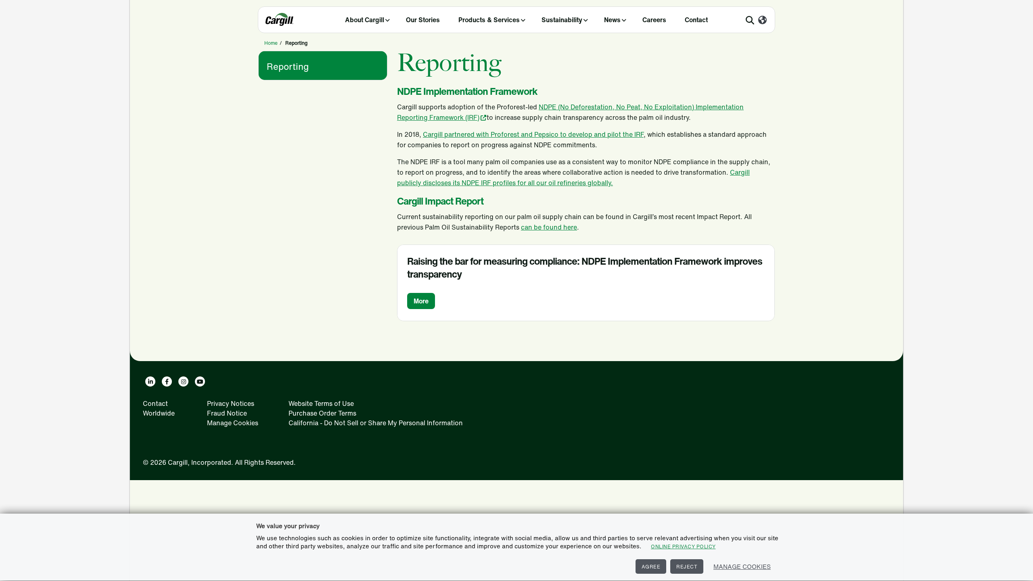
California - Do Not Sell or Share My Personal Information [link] (376, 423)
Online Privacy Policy (683, 546)
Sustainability (562, 20)
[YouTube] (200, 381)
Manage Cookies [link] (232, 423)
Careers (654, 20)
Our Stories (423, 20)
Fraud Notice (227, 413)
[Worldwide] (762, 20)
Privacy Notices (230, 403)
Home (271, 43)
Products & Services (489, 20)
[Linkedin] (150, 381)
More (421, 301)
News (612, 20)
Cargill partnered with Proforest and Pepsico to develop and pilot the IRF (533, 134)
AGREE (651, 566)
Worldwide (159, 413)
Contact (696, 20)
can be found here (549, 227)
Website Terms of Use (321, 403)
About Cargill (364, 20)
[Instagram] (183, 381)
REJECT (686, 566)
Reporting (288, 66)
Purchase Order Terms (322, 413)
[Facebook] (167, 381)
